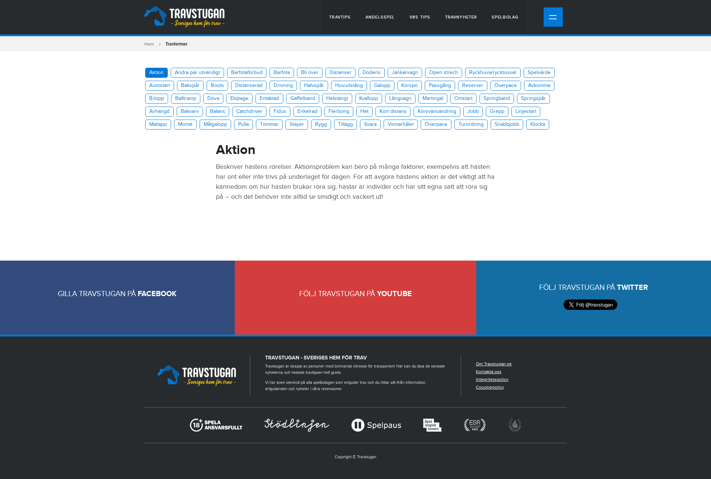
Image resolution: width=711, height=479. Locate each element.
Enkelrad (307, 111)
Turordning (471, 124)
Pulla (243, 124)
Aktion (156, 73)
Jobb (473, 111)
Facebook (157, 293)
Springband (497, 98)
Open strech (443, 73)
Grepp (497, 111)
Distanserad (249, 85)
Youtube (394, 293)
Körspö (409, 85)
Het (364, 111)
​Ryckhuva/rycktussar (493, 73)
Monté (185, 124)
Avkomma (539, 85)
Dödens (372, 73)
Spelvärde (539, 73)
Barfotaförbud (247, 73)
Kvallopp (368, 98)
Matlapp (158, 124)
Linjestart (525, 111)
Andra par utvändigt (197, 73)
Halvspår (314, 85)
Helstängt (337, 98)
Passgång (440, 85)
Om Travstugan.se (494, 363)
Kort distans (393, 111)
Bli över (309, 73)
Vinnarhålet (401, 124)
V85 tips (420, 17)
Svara (370, 124)
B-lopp (156, 98)
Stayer (297, 124)
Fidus (280, 111)
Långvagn (400, 98)
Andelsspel (380, 17)
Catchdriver (249, 111)
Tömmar (269, 124)
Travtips (340, 17)
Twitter (632, 287)
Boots (217, 85)
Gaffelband (302, 98)
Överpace (505, 85)
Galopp (382, 85)
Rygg (321, 124)
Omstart (463, 98)
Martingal (433, 98)
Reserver (472, 85)
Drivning (283, 85)
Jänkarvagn (405, 73)
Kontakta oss (488, 371)
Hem (149, 44)
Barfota (282, 73)
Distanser (340, 73)
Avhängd (159, 111)
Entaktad (269, 98)
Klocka (537, 124)
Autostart (159, 85)
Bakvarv (190, 111)
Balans (217, 111)
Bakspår (190, 85)
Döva (213, 98)
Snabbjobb (507, 124)
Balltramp (185, 98)
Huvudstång (349, 85)
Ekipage (239, 98)
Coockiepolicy (490, 387)
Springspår (533, 98)
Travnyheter (461, 17)
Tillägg (345, 124)
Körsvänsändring (437, 111)
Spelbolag (505, 17)
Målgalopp (215, 124)
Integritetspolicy (492, 379)
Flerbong (338, 111)
